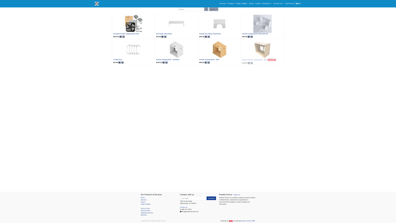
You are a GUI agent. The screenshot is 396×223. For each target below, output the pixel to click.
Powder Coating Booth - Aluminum (167, 59)
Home (143, 197)
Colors (143, 202)
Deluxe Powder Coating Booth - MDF (254, 60)
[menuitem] (223, 3)
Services (144, 200)
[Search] (206, 9)
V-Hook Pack (117, 59)
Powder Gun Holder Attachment (210, 34)
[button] (213, 9)
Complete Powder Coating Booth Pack (126, 34)
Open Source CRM (248, 221)
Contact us (183, 207)
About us (237, 195)
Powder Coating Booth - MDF (209, 59)
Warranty (144, 215)
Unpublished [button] (271, 60)
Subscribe (211, 198)
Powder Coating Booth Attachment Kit (255, 34)
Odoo (230, 221)
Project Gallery (146, 204)
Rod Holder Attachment (164, 34)
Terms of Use (145, 208)
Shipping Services (147, 213)
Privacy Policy (145, 210)
